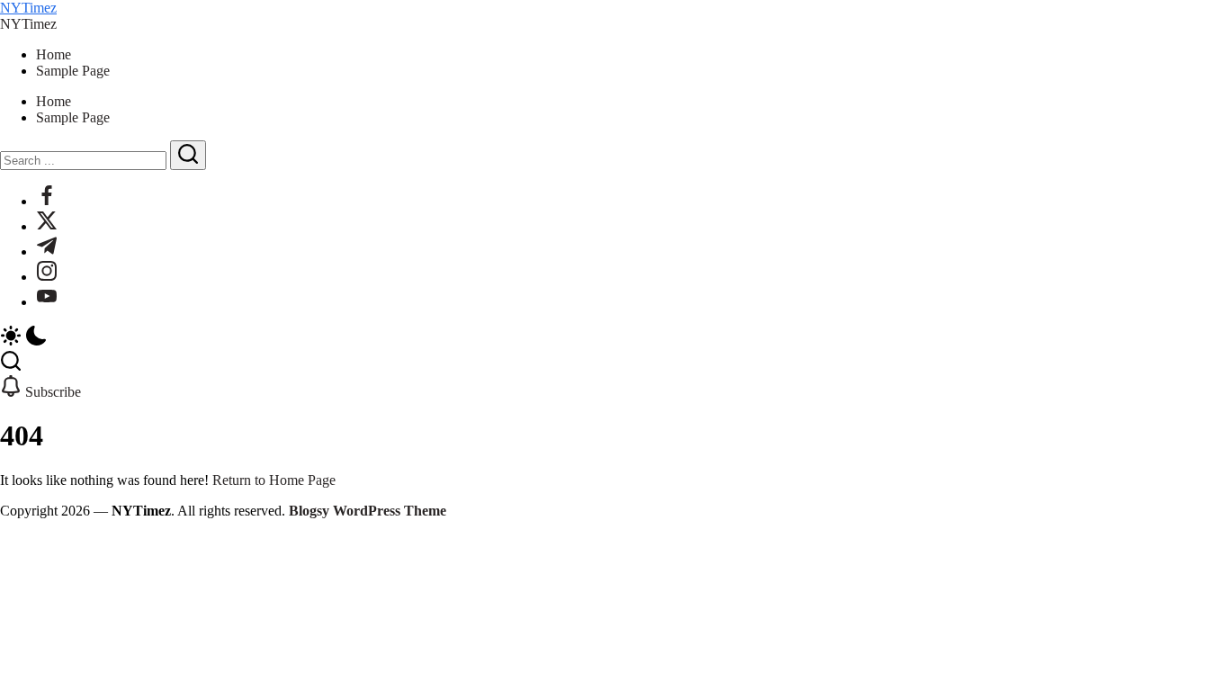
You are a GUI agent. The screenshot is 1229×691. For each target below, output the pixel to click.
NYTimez (28, 7)
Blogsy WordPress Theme (367, 510)
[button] (614, 337)
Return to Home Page (274, 480)
